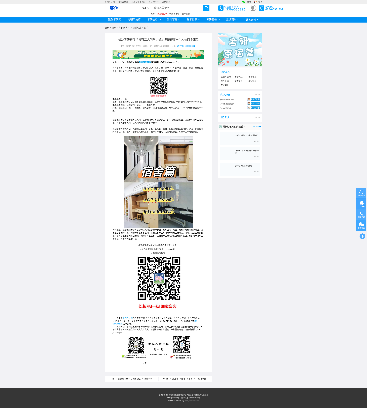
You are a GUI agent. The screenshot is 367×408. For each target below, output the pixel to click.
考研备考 (123, 28)
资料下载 (172, 19)
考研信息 (152, 19)
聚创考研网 (110, 2)
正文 (146, 28)
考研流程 (239, 77)
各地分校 (251, 19)
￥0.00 (256, 141)
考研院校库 (154, 2)
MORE (257, 95)
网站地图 (166, 2)
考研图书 (211, 19)
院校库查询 (226, 77)
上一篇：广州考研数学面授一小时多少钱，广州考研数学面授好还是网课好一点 (133, 379)
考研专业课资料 (138, 2)
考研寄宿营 (174, 14)
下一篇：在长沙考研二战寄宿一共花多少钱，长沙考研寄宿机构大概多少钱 (187, 379)
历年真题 (186, 14)
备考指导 (192, 19)
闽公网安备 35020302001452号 (190, 398)
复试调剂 (252, 81)
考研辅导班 (123, 2)
